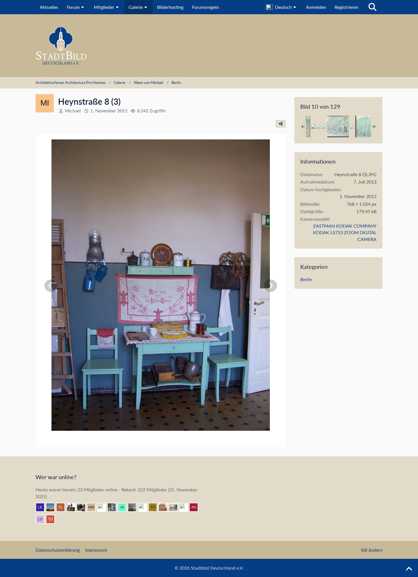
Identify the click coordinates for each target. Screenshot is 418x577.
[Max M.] (93, 507)
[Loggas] (134, 507)
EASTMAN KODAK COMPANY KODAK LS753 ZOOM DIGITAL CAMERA (344, 232)
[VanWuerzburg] (104, 507)
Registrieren (346, 7)
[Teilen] (281, 124)
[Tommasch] (155, 507)
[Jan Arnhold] (124, 507)
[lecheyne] (42, 507)
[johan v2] (83, 507)
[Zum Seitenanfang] (409, 569)
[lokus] (42, 519)
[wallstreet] (52, 507)
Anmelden (316, 7)
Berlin (306, 279)
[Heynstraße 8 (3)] (313, 126)
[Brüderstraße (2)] (366, 126)
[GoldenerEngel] (165, 507)
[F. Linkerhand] (63, 507)
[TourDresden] (52, 519)
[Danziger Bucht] (73, 507)
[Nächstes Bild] (270, 285)
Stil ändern (371, 550)
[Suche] (372, 7)
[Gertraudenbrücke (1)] (318, 126)
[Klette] (186, 507)
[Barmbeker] (175, 507)
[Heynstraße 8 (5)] (352, 126)
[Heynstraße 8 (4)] (324, 126)
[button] (282, 7)
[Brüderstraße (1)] (338, 126)
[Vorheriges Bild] (50, 285)
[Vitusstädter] (145, 507)
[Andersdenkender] (196, 507)
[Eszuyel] (114, 507)
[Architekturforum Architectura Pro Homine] (209, 46)
